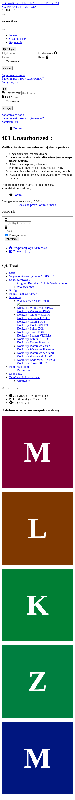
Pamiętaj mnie (17, 235)
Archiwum (23, 380)
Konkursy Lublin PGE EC (33, 339)
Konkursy (15, 297)
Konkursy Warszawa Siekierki (35, 353)
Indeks (13, 35)
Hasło (41, 57)
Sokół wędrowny (19, 279)
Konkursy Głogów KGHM (33, 314)
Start (12, 273)
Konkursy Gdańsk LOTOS (33, 318)
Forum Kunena (47, 205)
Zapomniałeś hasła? (13, 75)
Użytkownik (45, 53)
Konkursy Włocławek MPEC (35, 307)
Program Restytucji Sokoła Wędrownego (42, 283)
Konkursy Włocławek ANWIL (36, 356)
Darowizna (23, 370)
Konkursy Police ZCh (30, 328)
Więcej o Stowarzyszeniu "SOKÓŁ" (31, 276)
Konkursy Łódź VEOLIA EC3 (36, 359)
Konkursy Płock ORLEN (32, 325)
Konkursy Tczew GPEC (32, 363)
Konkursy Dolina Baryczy (33, 342)
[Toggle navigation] (3, 14)
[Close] (3, 29)
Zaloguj (7, 68)
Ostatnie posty (18, 38)
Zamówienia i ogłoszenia (24, 377)
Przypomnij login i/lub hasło (30, 248)
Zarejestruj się (10, 82)
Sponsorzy (15, 373)
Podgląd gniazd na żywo (24, 293)
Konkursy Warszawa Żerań (33, 346)
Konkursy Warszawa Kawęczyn (36, 349)
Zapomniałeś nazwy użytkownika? (23, 78)
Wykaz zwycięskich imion (33, 300)
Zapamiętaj (13, 61)
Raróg (13, 290)
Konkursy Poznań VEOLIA (34, 335)
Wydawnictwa (25, 286)
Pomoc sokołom (19, 366)
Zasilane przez (28, 205)
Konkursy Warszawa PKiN (33, 311)
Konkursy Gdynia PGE (31, 321)
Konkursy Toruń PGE (30, 332)
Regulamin (15, 42)
